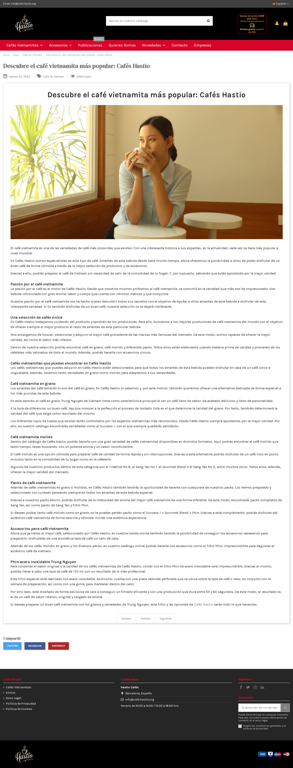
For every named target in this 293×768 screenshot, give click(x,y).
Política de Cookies (19, 709)
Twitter (12, 645)
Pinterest (58, 645)
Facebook (35, 645)
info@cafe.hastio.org (139, 699)
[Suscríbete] (285, 708)
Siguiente (165, 618)
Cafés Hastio (203, 604)
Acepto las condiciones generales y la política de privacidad (264, 727)
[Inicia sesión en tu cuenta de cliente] (277, 23)
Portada (145, 618)
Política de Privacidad (21, 703)
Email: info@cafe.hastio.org (19, 3)
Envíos (10, 692)
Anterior (126, 618)
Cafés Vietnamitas (18, 687)
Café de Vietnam (54, 76)
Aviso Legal (13, 698)
